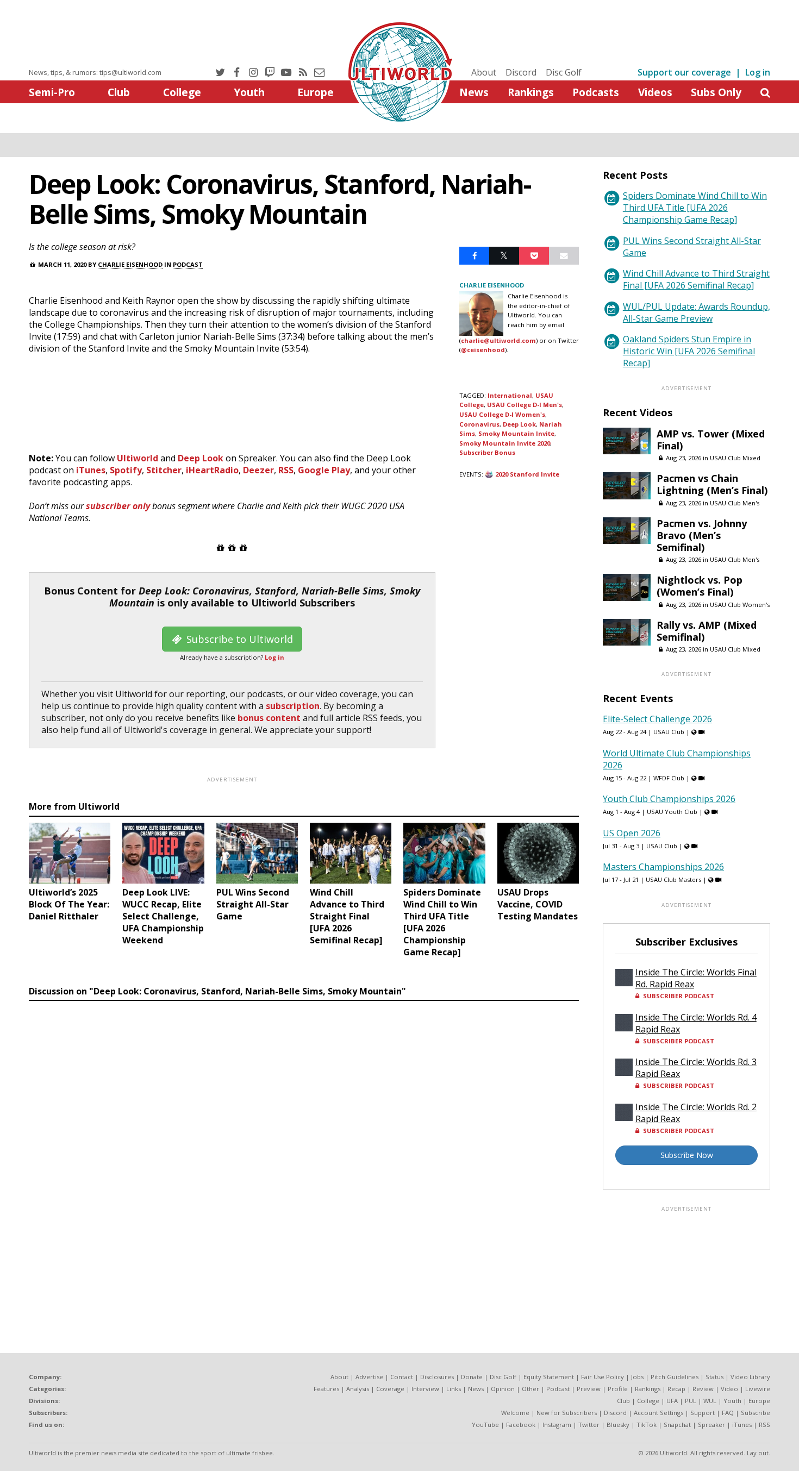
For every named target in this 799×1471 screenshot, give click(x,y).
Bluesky (618, 1424)
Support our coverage (684, 72)
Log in (757, 72)
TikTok (646, 1424)
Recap (676, 1389)
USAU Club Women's (740, 604)
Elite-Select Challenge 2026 (657, 719)
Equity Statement (548, 1377)
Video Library (750, 1377)
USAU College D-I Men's (524, 404)
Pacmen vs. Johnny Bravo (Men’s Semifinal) (702, 535)
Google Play (324, 470)
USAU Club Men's (734, 503)
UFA (672, 1401)
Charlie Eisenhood (130, 264)
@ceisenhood (483, 350)
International (510, 395)
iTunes (90, 470)
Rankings (531, 92)
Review (703, 1389)
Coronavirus (479, 424)
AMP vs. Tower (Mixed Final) (711, 439)
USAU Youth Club (672, 812)
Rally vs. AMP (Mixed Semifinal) (707, 630)
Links (453, 1389)
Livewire (757, 1389)
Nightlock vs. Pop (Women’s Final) (699, 585)
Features (326, 1389)
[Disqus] (304, 1155)
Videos (655, 92)
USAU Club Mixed (735, 458)
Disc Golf (564, 72)
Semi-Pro (52, 92)
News (474, 92)
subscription (293, 706)
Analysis (357, 1389)
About (483, 72)
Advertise (369, 1377)
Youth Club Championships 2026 (669, 799)
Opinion (503, 1389)
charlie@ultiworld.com (498, 340)
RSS (286, 470)
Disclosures (437, 1377)
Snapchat (677, 1424)
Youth (249, 92)
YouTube (485, 1424)
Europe (315, 92)
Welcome (515, 1413)
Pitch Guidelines (674, 1377)
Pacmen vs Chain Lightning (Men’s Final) (712, 484)
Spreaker (711, 1424)
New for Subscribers (566, 1413)
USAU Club (668, 732)
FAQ (728, 1413)
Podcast (188, 264)
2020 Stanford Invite (527, 474)
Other (530, 1389)
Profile (618, 1389)
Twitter (589, 1424)
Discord (520, 72)
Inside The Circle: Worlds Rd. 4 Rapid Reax (696, 1023)
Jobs (637, 1377)
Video (729, 1389)
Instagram (556, 1424)
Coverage (390, 1389)
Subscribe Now (686, 1155)
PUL (690, 1401)
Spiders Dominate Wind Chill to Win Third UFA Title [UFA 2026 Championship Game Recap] (695, 208)
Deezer (258, 470)
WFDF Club (668, 778)
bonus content (269, 718)
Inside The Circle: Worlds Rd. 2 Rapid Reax (696, 1113)
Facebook (520, 1424)
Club (119, 92)
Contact (401, 1377)
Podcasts (595, 92)
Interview (425, 1389)
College (182, 92)
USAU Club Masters (673, 879)
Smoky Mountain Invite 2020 (504, 443)
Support (702, 1413)
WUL (709, 1401)
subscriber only (118, 506)
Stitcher (164, 470)
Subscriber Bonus (487, 452)
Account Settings (658, 1413)
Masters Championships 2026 (663, 867)
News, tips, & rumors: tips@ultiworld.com (95, 72)
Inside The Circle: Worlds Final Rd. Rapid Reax (696, 978)
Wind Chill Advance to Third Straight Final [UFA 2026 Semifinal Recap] (696, 279)
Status (714, 1377)
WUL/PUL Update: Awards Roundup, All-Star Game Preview (696, 312)
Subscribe (755, 1413)
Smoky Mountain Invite (516, 433)
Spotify (126, 470)
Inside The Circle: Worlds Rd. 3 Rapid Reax (696, 1068)
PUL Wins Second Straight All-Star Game (692, 247)
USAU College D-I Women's (502, 414)
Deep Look (200, 458)
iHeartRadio (212, 470)
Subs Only (716, 92)
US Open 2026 (631, 833)
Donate (472, 1377)
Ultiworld (137, 458)
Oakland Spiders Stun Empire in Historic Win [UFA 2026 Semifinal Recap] (689, 351)
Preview (589, 1389)
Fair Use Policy (602, 1377)
